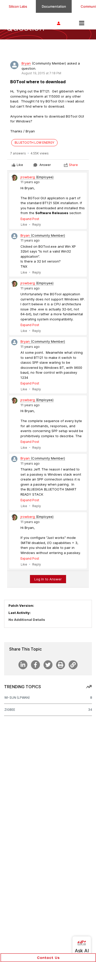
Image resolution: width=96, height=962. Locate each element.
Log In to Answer (48, 579)
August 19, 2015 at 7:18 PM (41, 73)
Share (73, 165)
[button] (48, 957)
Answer (45, 165)
